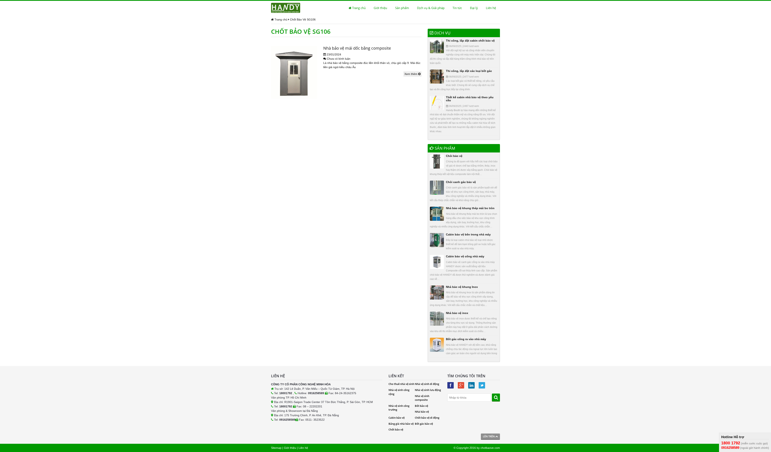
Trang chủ (358, 8)
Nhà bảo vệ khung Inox (462, 286)
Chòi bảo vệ (454, 155)
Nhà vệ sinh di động (427, 384)
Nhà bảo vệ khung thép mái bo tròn (470, 208)
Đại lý (474, 8)
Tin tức (457, 8)
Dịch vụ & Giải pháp (431, 8)
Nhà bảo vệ (422, 411)
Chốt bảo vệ (396, 429)
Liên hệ (491, 8)
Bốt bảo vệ (421, 406)
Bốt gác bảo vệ (424, 423)
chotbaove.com (490, 447)
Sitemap (276, 447)
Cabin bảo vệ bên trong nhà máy (468, 234)
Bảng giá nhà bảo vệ (401, 423)
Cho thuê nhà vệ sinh (401, 384)
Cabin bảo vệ (397, 417)
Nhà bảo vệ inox (457, 313)
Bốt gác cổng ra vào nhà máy (466, 339)
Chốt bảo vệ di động (427, 417)
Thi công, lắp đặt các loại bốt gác (469, 71)
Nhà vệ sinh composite (422, 398)
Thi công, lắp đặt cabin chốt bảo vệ (470, 40)
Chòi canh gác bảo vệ (461, 182)
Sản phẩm (402, 8)
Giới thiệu (380, 8)
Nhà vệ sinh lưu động (428, 390)
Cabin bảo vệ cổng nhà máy (465, 256)
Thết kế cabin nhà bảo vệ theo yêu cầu (470, 99)
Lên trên (489, 436)
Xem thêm (411, 74)
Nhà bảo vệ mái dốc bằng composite (357, 48)
